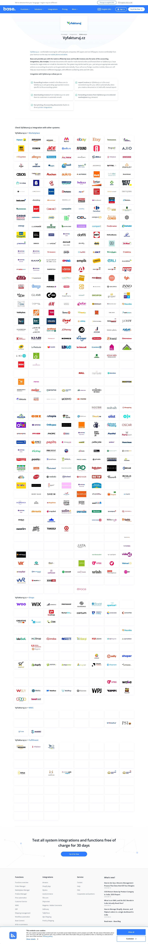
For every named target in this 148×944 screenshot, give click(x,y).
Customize (130, 938)
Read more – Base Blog (112, 921)
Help (78, 886)
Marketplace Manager (22, 890)
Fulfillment (33, 740)
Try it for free (135, 9)
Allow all (131, 932)
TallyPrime (46, 913)
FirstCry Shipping (48, 921)
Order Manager (20, 886)
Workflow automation (22, 917)
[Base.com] (9, 9)
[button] (105, 9)
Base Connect (19, 921)
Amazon (45, 882)
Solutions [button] (38, 9)
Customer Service (21, 901)
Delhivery (45, 909)
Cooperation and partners (85, 894)
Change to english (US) (107, 2)
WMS (31, 707)
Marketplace (34, 133)
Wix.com (45, 898)
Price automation (21, 898)
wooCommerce (47, 894)
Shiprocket (46, 901)
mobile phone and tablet (58, 54)
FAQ (78, 890)
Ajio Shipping (46, 917)
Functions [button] (24, 9)
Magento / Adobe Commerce (52, 905)
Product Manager (21, 894)
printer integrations (45, 107)
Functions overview (21, 882)
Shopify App (46, 886)
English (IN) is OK (126, 3)
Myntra (44, 890)
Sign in (122, 9)
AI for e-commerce (21, 924)
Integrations (53, 9)
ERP (16, 909)
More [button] (74, 9)
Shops (31, 597)
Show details (31, 939)
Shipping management (22, 913)
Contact (79, 882)
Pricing (65, 9)
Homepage (64, 34)
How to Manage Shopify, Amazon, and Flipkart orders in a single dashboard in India (119, 912)
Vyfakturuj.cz (34, 52)
